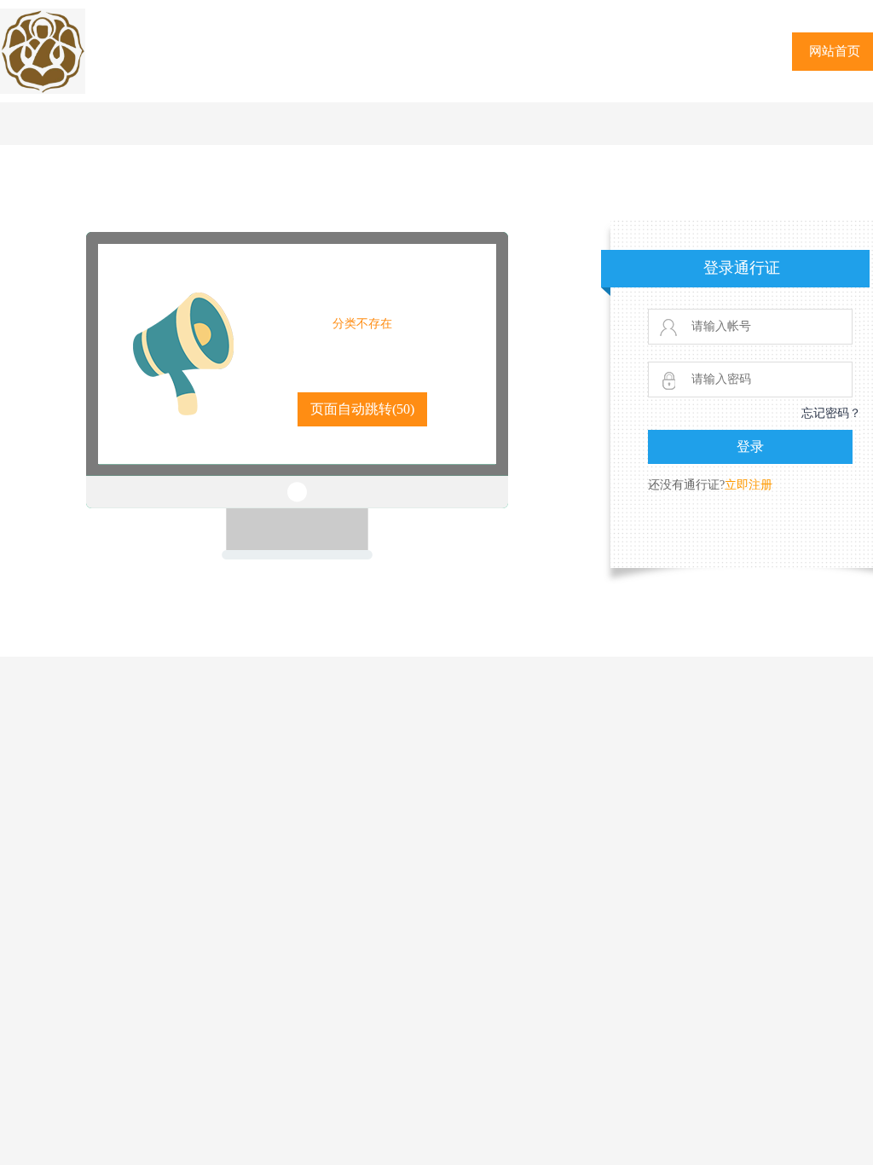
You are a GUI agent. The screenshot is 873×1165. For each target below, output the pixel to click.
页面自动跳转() (362, 409)
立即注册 (748, 484)
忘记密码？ (831, 413)
